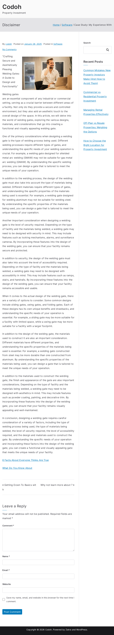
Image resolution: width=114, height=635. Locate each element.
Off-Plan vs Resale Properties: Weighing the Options (95, 127)
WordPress (81, 629)
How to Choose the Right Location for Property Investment (95, 145)
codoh (8, 44)
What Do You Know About (17, 467)
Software (57, 44)
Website (6, 584)
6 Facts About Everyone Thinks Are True (25, 460)
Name (6, 556)
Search (87, 42)
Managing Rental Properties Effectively (96, 112)
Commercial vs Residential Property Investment (95, 96)
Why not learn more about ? (56, 484)
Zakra (68, 629)
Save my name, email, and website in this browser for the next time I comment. (40, 599)
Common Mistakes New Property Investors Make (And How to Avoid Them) (97, 77)
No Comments (9, 49)
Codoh (12, 6)
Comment (8, 525)
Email (6, 570)
